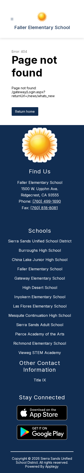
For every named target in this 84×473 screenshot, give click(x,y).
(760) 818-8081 (44, 207)
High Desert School (39, 287)
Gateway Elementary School (39, 278)
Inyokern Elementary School (39, 296)
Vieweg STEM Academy (39, 352)
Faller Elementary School (39, 269)
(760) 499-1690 (46, 201)
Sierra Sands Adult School (39, 324)
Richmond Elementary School (39, 343)
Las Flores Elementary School (39, 306)
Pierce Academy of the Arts (39, 334)
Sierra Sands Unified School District (39, 241)
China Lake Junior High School (39, 259)
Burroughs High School (40, 250)
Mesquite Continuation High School (39, 315)
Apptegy (52, 466)
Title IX (40, 380)
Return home (25, 111)
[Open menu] (12, 19)
